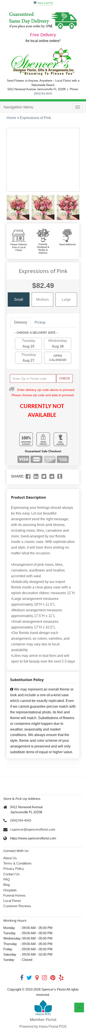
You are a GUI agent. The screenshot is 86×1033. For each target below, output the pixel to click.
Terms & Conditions (17, 863)
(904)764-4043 (43, 93)
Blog (6, 884)
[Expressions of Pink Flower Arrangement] (18, 207)
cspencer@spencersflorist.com (32, 829)
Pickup (40, 322)
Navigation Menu (18, 107)
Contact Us (11, 874)
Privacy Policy (13, 868)
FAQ (6, 879)
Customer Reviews (17, 906)
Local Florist (12, 901)
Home (11, 118)
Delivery (20, 322)
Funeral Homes (14, 895)
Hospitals (10, 890)
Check (64, 378)
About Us (10, 858)
